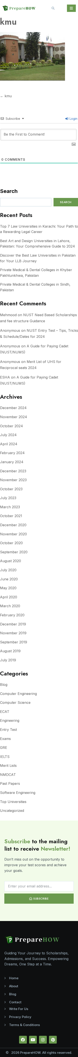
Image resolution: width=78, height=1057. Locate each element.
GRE (3, 747)
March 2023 (10, 507)
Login (73, 118)
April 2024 (8, 444)
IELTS (5, 756)
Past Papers (10, 783)
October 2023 (11, 489)
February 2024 (12, 453)
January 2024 (11, 462)
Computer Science (15, 702)
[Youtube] (33, 1040)
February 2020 (12, 615)
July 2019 (8, 660)
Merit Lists (8, 765)
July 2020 (8, 570)
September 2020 (14, 552)
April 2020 (8, 597)
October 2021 (11, 516)
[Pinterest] (53, 1040)
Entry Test (8, 729)
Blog (3, 684)
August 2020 (10, 561)
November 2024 (13, 417)
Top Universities (13, 802)
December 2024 (13, 408)
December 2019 (13, 624)
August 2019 (10, 651)
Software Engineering (17, 792)
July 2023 (8, 498)
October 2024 (11, 426)
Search (9, 191)
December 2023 (13, 471)
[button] (53, 8)
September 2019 (13, 642)
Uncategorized (12, 810)
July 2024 (8, 435)
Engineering (9, 720)
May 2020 (8, 588)
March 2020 (10, 606)
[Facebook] (23, 1040)
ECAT (4, 711)
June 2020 (9, 579)
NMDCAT (8, 774)
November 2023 (13, 480)
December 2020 (13, 525)
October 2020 (11, 543)
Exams (5, 739)
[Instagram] (43, 1040)
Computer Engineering (18, 693)
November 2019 (13, 633)
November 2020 (13, 534)
